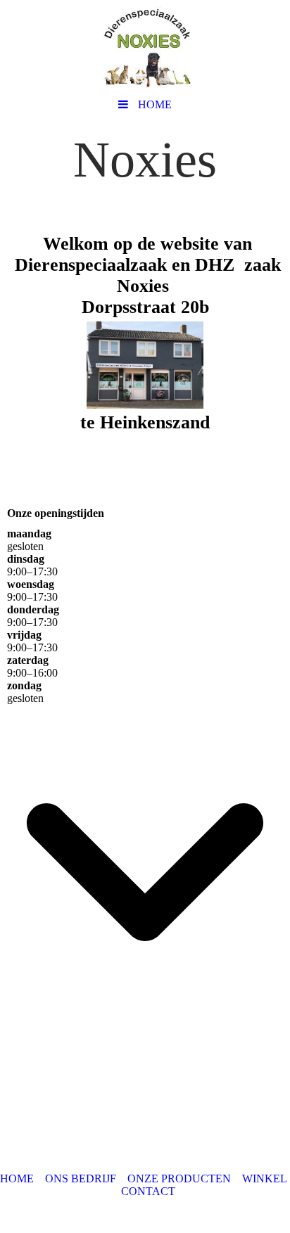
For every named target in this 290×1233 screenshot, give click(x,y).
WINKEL (264, 1178)
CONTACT (148, 1191)
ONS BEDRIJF (80, 1178)
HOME (17, 1178)
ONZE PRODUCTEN (179, 1178)
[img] (145, 45)
